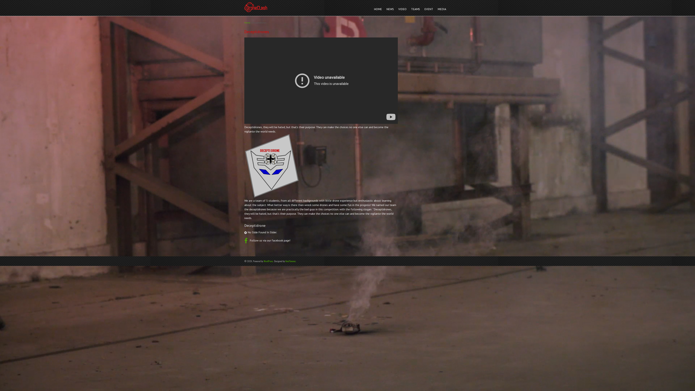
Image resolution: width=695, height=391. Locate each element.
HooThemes (290, 261)
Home (247, 23)
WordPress (268, 261)
